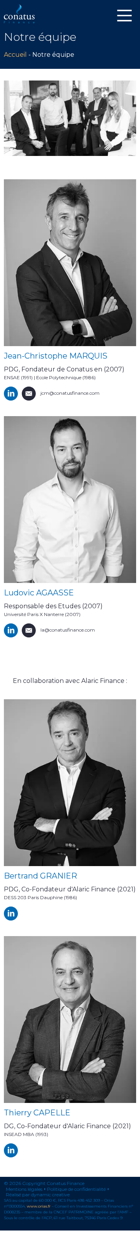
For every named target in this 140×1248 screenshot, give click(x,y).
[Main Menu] (124, 16)
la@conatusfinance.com (67, 630)
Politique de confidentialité (76, 1189)
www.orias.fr (39, 1206)
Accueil (15, 54)
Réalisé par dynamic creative (38, 1194)
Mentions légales (24, 1189)
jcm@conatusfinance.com (70, 393)
